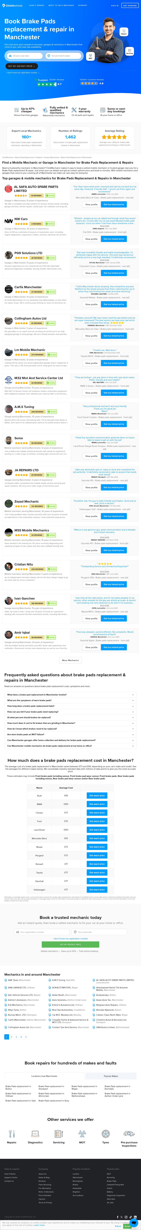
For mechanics (45, 1188)
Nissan (39, 847)
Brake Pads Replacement (25, 157)
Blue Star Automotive (62, 1010)
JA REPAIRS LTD (26, 470)
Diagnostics (35, 1142)
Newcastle (77, 1188)
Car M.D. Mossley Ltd (62, 1015)
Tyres (105, 1142)
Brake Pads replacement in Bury (54, 1100)
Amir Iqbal (22, 632)
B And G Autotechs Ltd (63, 1005)
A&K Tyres (13, 980)
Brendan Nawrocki (105, 1010)
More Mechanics (70, 660)
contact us (13, 901)
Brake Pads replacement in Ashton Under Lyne (117, 1094)
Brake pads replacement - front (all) (109, 232)
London (76, 1174)
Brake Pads (111, 1181)
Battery (110, 1192)
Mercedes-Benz (83, 197)
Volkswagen (85, 509)
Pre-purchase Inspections (129, 1144)
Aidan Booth (58, 995)
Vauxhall (84, 297)
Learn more (39, 1225)
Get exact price (97, 795)
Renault (39, 864)
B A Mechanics (15, 1005)
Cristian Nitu (23, 564)
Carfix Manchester (28, 287)
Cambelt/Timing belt (115, 1185)
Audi (39, 795)
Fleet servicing (45, 1185)
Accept (127, 1226)
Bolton (113, 995)
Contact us (9, 1181)
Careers (42, 1199)
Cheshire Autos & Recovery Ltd (111, 1020)
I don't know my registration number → (23, 73)
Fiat (84, 232)
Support (82, 5)
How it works (10, 1174)
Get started (130, 5)
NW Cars (21, 219)
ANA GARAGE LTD (17, 987)
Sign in (115, 5)
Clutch (109, 1188)
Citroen (39, 812)
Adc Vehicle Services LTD (20, 995)
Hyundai (86, 480)
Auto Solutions (59, 1000)
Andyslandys (102, 995)
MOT (82, 1142)
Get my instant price (114, 204)
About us (43, 1174)
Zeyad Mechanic (26, 501)
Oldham (31, 987)
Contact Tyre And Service (64, 1027)
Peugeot (85, 577)
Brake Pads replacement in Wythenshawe (84, 1094)
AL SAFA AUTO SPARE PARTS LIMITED (115, 980)
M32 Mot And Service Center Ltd (38, 378)
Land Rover (79, 446)
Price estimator (45, 1195)
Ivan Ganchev (24, 598)
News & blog (44, 1177)
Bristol (75, 1185)
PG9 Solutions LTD (28, 253)
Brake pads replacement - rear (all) (117, 197)
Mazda (85, 611)
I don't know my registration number (70, 938)
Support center (10, 1177)
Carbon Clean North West (108, 1015)
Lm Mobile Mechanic (29, 350)
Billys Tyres (13, 1010)
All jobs (110, 1203)
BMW (82, 386)
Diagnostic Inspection (116, 1195)
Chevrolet (84, 266)
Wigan (75, 987)
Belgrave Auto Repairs (107, 1005)
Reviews (56, 80)
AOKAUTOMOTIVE (61, 987)
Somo (18, 438)
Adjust (118, 1226)
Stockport (101, 477)
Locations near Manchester (44, 1076)
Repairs (11, 1142)
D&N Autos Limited (105, 1027)
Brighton (76, 1192)
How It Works (36, 5)
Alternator (111, 1199)
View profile (91, 204)
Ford (79, 417)
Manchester (19, 200)
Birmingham (78, 1181)
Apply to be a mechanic (61, 5)
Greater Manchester (51, 157)
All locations (78, 1195)
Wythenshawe (122, 1027)
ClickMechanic (7, 157)
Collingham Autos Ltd (30, 318)
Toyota (84, 356)
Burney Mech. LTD (17, 1015)
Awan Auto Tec (103, 1000)
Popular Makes (111, 1076)
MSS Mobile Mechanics (31, 530)
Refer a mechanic (46, 1192)
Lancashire (101, 194)
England (39, 157)
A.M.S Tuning (24, 407)
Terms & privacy (45, 1203)
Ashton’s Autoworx (17, 1000)
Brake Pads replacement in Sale (21, 1100)
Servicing (59, 1142)
